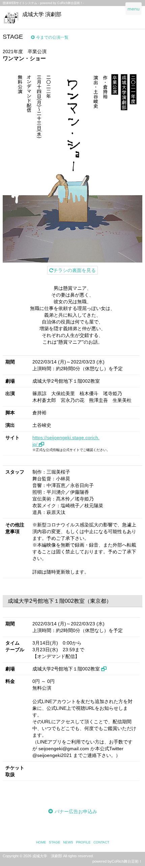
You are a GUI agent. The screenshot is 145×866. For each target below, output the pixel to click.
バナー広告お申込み (76, 811)
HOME (41, 842)
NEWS (68, 842)
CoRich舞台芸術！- (70, 3)
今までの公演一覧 (52, 37)
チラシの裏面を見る (74, 270)
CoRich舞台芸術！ (127, 861)
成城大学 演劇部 (41, 14)
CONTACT (101, 842)
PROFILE (83, 842)
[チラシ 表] (72, 164)
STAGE (54, 842)
